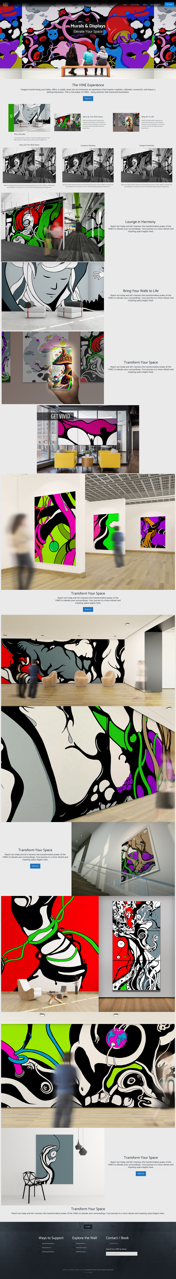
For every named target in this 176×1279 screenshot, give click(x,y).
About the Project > (81, 1247)
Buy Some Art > (46, 1247)
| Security (88, 1269)
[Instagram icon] (92, 1272)
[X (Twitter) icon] (86, 1272)
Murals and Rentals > (48, 1251)
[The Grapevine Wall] (5, 4)
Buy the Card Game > (48, 1243)
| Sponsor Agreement (107, 1269)
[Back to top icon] (88, 1266)
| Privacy (93, 1269)
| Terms (98, 1269)
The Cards (169, 4)
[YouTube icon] (88, 1272)
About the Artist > (81, 1251)
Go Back (88, 1226)
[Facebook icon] (84, 1272)
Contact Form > (114, 1243)
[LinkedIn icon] (90, 1272)
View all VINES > (81, 1243)
